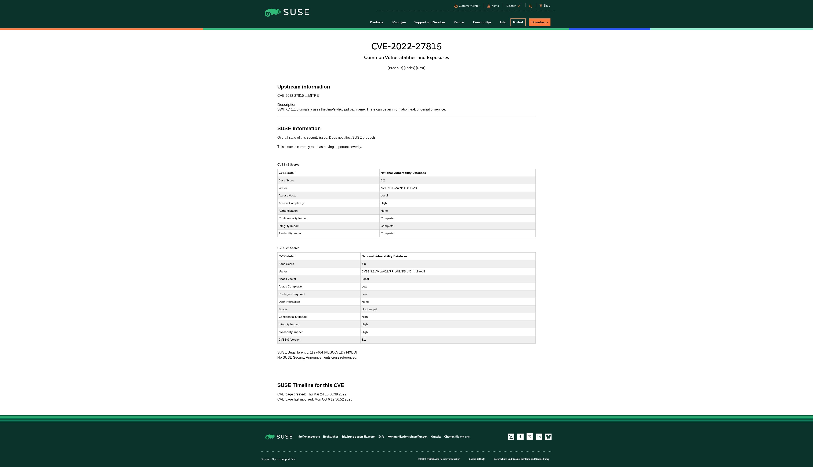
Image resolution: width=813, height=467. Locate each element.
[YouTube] (511, 437)
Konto (495, 5)
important (342, 147)
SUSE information (299, 128)
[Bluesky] (548, 437)
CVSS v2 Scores (288, 164)
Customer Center (469, 5)
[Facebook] (520, 437)
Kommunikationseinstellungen (407, 436)
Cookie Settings (477, 459)
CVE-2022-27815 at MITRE (298, 95)
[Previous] (395, 68)
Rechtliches (330, 436)
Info (381, 436)
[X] (530, 436)
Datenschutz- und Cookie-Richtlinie (512, 459)
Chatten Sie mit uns (457, 436)
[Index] (409, 68)
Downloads (539, 22)
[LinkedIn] (539, 437)
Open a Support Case (284, 459)
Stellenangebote (309, 436)
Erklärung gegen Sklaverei (358, 436)
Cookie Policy (542, 459)
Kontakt (518, 22)
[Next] (420, 68)
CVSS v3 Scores (288, 248)
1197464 (316, 352)
